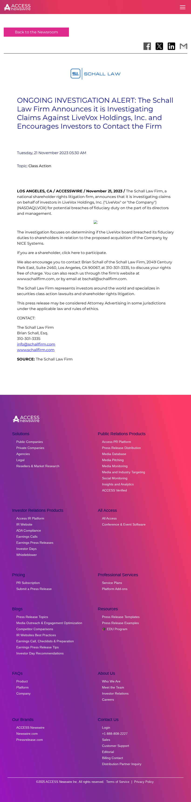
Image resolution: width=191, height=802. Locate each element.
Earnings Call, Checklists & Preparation (45, 641)
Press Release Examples (120, 623)
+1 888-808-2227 (115, 733)
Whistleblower (26, 555)
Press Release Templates (121, 617)
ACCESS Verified (114, 490)
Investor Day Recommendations (40, 653)
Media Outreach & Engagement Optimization (49, 623)
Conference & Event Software (124, 524)
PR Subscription (28, 583)
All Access (109, 518)
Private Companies (30, 448)
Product (22, 681)
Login (106, 727)
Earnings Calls (27, 536)
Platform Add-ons (114, 589)
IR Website (24, 524)
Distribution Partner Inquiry (121, 764)
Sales (106, 740)
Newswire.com (27, 733)
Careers (108, 699)
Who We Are (111, 681)
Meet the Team (113, 687)
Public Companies (29, 442)
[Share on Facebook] (147, 46)
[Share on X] (159, 46)
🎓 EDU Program (114, 629)
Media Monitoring (115, 466)
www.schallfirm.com (36, 350)
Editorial (108, 752)
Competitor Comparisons (34, 629)
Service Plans (112, 583)
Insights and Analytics (118, 484)
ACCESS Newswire (30, 727)
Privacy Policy (144, 782)
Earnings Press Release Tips (37, 647)
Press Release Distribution (121, 448)
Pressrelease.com (29, 740)
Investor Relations (115, 693)
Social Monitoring (114, 478)
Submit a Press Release (34, 589)
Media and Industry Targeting (123, 472)
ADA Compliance (28, 530)
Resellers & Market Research (37, 466)
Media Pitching (113, 460)
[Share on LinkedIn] (171, 46)
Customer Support (115, 746)
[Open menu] (182, 7)
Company (23, 693)
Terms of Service (117, 782)
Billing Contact (112, 758)
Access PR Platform (116, 442)
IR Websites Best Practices (36, 635)
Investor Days (26, 549)
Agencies (23, 454)
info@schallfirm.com (36, 344)
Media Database (114, 454)
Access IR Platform (30, 518)
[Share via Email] (183, 46)
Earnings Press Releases (34, 542)
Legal (20, 460)
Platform (22, 687)
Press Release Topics (32, 617)
